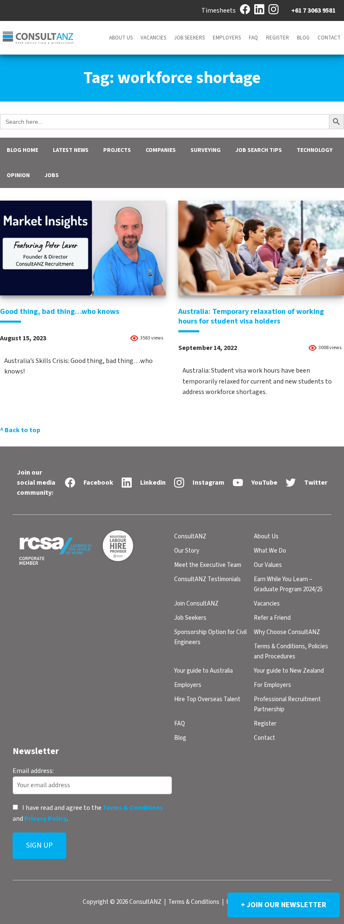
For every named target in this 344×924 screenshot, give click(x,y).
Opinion (18, 175)
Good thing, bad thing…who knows (59, 311)
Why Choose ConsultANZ (287, 632)
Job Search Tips (258, 150)
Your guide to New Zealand (289, 670)
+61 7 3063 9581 (313, 10)
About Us (121, 38)
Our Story (186, 550)
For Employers (272, 685)
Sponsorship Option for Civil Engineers (210, 637)
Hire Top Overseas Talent (207, 699)
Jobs (51, 175)
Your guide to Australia (203, 670)
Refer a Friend (272, 617)
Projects (117, 150)
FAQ (253, 38)
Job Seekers (189, 38)
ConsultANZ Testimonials (207, 579)
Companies (161, 150)
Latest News (71, 150)
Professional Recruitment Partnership (287, 704)
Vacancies (153, 38)
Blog (303, 38)
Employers (227, 38)
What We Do (270, 550)
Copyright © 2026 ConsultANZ (122, 902)
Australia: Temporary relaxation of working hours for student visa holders (251, 316)
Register (277, 38)
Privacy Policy (45, 818)
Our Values (268, 565)
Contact (329, 38)
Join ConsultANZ (196, 603)
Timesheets (218, 10)
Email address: (33, 770)
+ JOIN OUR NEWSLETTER (283, 905)
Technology (315, 150)
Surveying (205, 150)
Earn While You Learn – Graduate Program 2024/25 (288, 584)
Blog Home (22, 150)
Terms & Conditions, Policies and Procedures (291, 651)
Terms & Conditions (133, 807)
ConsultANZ (190, 536)
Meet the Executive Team (207, 565)
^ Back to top (20, 430)
